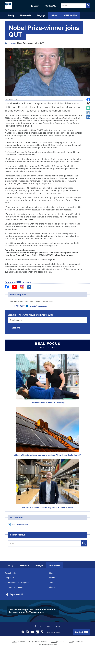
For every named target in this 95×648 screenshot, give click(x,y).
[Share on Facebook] (88, 100)
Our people (9, 577)
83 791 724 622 (78, 642)
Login (36, 5)
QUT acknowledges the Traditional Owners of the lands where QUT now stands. (32, 611)
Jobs (51, 582)
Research (24, 565)
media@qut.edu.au (38, 306)
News (12, 43)
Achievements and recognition (17, 582)
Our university (10, 573)
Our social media (53, 632)
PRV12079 (28, 642)
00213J (62, 642)
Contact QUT (81, 632)
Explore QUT (16, 594)
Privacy (57, 626)
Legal (48, 626)
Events (52, 577)
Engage (39, 565)
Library (52, 587)
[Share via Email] (88, 108)
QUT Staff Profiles (20, 524)
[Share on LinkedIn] (88, 117)
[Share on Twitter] (88, 104)
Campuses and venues (14, 587)
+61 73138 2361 (18, 305)
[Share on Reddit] (88, 112)
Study (10, 565)
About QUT (54, 565)
